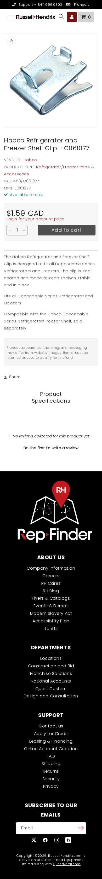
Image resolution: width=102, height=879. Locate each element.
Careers (50, 576)
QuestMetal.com (67, 864)
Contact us (51, 726)
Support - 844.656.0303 (39, 4)
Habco (30, 160)
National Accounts (51, 681)
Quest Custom (51, 689)
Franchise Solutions (51, 673)
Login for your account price (36, 219)
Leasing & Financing (50, 741)
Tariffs (51, 629)
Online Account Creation (51, 749)
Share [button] (15, 376)
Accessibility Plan (51, 621)
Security (51, 779)
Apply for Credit (51, 734)
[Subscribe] (80, 828)
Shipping (51, 764)
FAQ (51, 756)
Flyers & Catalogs (51, 598)
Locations (50, 658)
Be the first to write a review (51, 447)
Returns (51, 771)
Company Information (51, 568)
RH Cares (51, 583)
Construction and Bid (51, 666)
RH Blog (51, 591)
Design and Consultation (51, 696)
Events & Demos (51, 606)
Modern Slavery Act (51, 613)
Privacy (51, 786)
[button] (10, 17)
